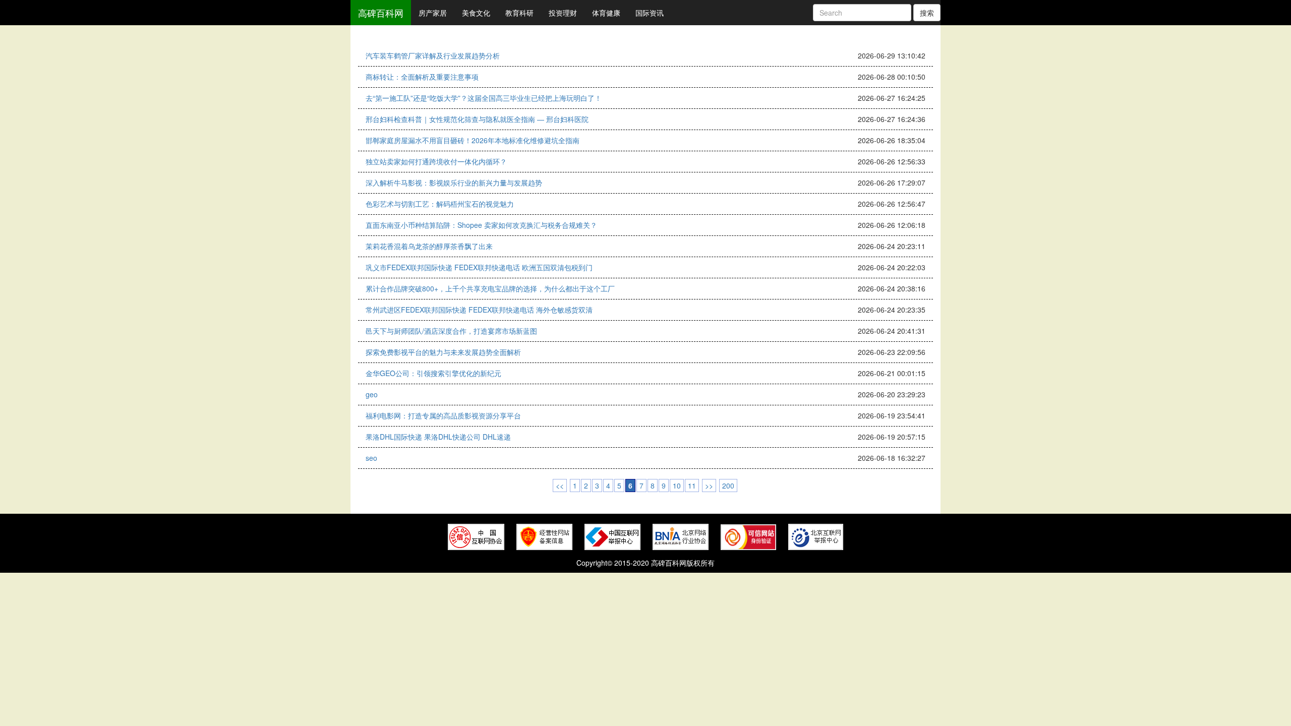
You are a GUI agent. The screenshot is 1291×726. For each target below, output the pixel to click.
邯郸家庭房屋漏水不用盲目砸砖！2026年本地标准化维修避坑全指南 (472, 140)
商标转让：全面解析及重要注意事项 (422, 77)
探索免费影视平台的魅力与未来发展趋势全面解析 (443, 352)
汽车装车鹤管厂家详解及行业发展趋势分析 (433, 55)
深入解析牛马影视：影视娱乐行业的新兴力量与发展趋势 (454, 182)
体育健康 (606, 13)
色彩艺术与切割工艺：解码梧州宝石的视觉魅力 (440, 204)
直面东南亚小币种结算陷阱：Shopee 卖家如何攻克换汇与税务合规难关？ (481, 225)
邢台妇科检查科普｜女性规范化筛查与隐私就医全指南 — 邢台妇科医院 (477, 119)
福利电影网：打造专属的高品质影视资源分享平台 (443, 415)
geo (372, 394)
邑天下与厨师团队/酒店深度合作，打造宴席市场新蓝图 (451, 331)
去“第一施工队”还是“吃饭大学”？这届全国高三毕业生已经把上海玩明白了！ (484, 98)
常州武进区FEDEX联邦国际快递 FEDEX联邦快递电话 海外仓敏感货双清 (479, 310)
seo (371, 458)
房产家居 (433, 13)
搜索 (927, 13)
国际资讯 (649, 13)
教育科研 (519, 13)
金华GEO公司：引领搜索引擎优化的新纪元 (433, 373)
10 (677, 485)
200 (728, 485)
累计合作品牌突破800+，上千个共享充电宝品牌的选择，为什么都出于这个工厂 (490, 288)
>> (709, 485)
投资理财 (563, 13)
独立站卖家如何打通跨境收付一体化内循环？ (436, 161)
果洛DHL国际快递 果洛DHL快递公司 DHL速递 (438, 437)
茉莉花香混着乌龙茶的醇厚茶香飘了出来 (429, 246)
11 (692, 485)
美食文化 (476, 13)
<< (560, 485)
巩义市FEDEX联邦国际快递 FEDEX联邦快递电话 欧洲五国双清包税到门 (479, 267)
